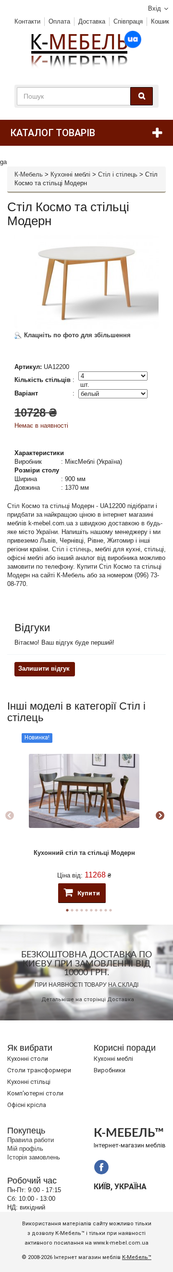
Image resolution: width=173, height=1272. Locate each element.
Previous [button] (9, 816)
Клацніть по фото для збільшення (76, 335)
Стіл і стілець (117, 174)
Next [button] (160, 816)
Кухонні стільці (28, 1081)
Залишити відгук (44, 668)
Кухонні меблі (70, 174)
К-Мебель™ (136, 1257)
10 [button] (110, 910)
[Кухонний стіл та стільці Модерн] (84, 791)
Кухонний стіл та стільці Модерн (84, 852)
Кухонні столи (27, 1058)
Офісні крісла (26, 1104)
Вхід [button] (154, 8)
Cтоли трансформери (39, 1070)
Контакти (27, 21)
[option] (84, 815)
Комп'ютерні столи (35, 1093)
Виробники (109, 1070)
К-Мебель (28, 174)
